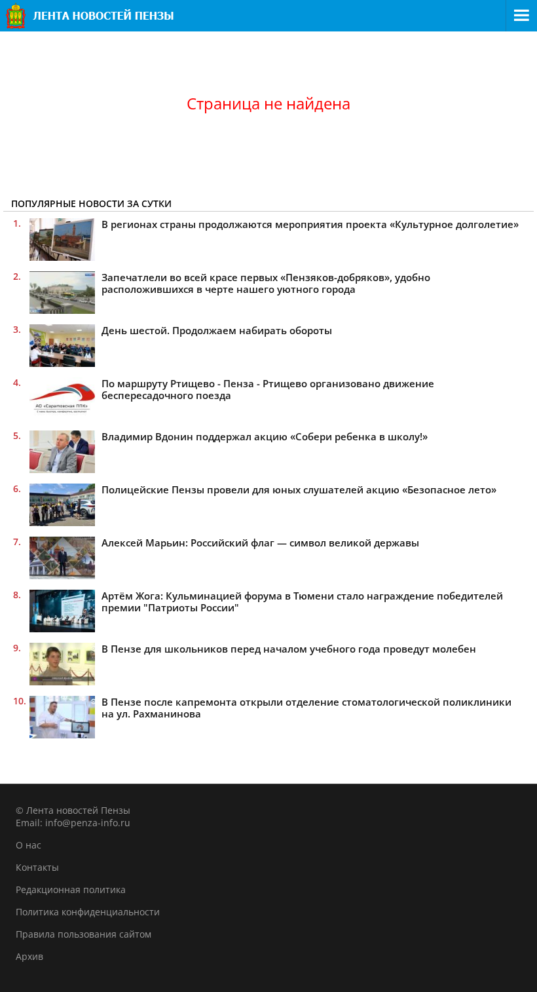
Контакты (37, 867)
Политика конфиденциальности (88, 912)
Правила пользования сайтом (83, 934)
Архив (29, 956)
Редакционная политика (71, 889)
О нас (28, 845)
